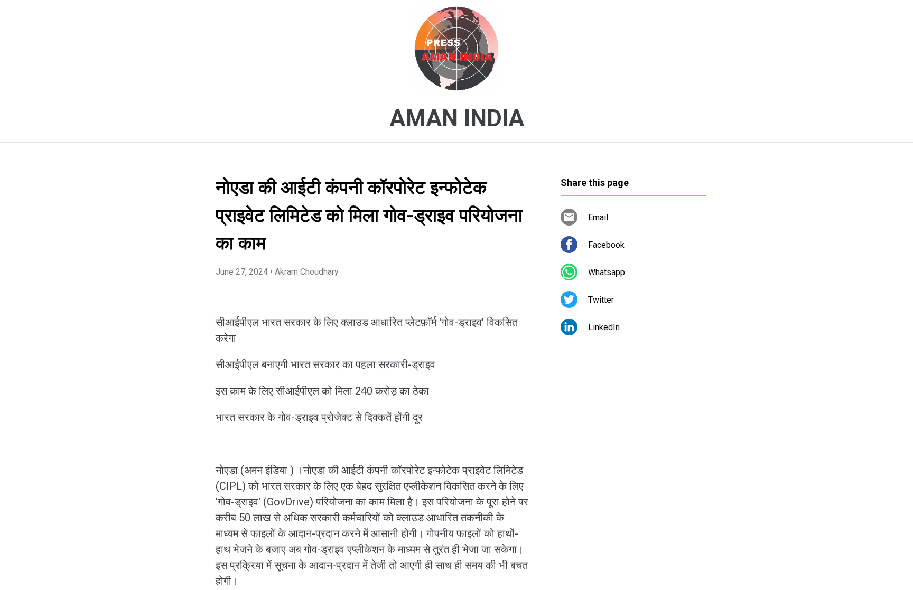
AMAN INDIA (456, 118)
